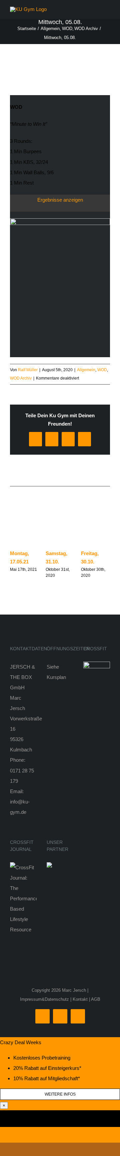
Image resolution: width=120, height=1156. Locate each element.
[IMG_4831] (60, 221)
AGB (95, 999)
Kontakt (80, 999)
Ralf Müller (28, 370)
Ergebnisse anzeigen (60, 200)
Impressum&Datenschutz (44, 999)
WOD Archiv (21, 378)
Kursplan (56, 677)
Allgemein (86, 370)
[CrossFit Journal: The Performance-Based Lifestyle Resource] (23, 867)
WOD (102, 370)
